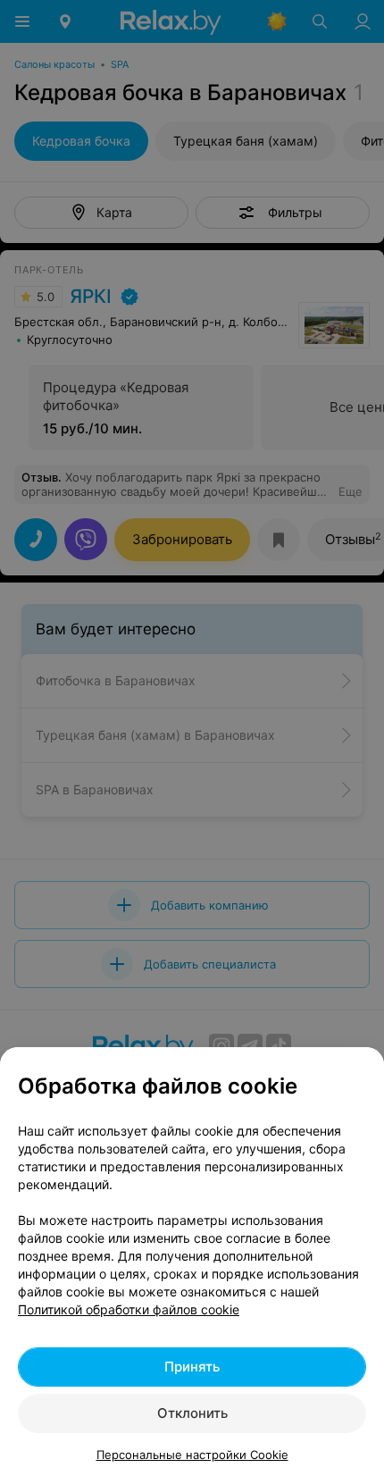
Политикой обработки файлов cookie (128, 1309)
